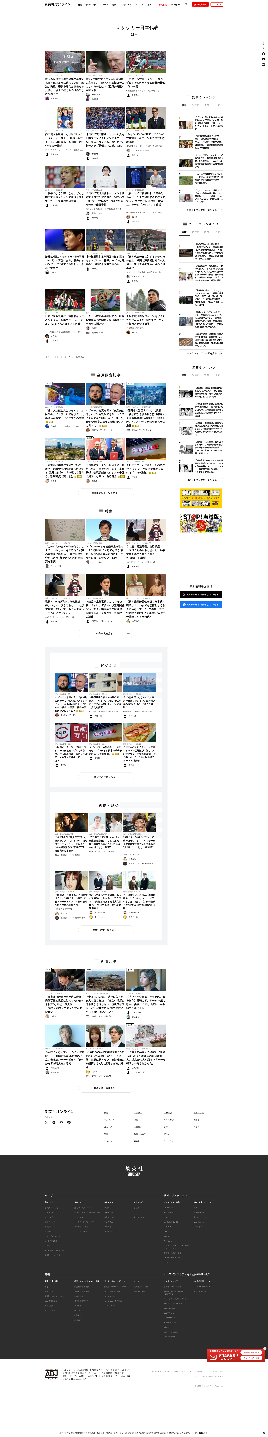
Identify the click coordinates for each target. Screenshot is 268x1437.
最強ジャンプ (50, 1222)
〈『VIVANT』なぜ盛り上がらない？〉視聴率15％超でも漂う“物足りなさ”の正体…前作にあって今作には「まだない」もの (105, 552)
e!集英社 (77, 1315)
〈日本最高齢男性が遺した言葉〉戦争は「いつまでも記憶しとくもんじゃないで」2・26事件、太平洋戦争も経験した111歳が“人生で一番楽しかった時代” (146, 609)
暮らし (137, 1141)
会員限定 (163, 4)
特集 (106, 1134)
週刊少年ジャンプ (52, 1208)
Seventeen (168, 1208)
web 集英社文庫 (51, 1301)
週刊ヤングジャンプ (82, 1208)
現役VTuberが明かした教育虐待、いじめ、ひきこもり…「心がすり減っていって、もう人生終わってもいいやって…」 (64, 607)
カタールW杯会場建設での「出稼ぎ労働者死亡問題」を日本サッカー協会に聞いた (105, 320)
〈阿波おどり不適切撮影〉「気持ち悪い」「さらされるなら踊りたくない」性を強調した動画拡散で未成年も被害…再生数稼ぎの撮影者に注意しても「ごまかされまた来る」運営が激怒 (209, 273)
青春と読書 (49, 1306)
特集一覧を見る (104, 633)
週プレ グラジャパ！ (202, 1217)
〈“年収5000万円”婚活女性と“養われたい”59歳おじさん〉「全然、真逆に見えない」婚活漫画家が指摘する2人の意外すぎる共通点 (105, 1060)
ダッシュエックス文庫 (113, 1301)
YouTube (263, 59)
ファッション (170, 1141)
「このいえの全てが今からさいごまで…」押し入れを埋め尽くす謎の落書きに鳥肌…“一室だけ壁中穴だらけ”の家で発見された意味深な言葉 (64, 554)
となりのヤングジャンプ (84, 1222)
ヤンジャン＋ (79, 1217)
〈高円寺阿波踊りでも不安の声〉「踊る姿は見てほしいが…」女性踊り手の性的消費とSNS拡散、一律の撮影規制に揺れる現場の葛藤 (209, 142)
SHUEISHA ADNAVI (202, 1287)
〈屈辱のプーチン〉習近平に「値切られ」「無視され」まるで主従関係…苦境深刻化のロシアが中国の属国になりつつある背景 (105, 471)
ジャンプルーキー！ (52, 1236)
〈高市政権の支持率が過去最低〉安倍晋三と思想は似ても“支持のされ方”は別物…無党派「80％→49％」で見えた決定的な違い (64, 1004)
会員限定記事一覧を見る (105, 493)
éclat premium (170, 1322)
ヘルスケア (169, 1120)
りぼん (107, 1208)
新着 (80, 4)
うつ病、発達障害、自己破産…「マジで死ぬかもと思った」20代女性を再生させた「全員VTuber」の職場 (145, 552)
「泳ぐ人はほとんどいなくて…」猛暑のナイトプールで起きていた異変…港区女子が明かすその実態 (64, 416)
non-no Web (169, 1213)
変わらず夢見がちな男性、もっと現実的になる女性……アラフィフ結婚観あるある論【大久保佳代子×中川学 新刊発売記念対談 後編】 (105, 901)
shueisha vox (169, 1308)
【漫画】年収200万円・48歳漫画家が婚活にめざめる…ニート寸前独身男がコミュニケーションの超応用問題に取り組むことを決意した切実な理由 (209, 466)
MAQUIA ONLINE (171, 1222)
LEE (165, 1232)
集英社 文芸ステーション (54, 1296)
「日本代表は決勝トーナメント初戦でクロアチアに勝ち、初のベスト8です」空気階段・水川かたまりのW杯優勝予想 (105, 199)
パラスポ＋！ (199, 1227)
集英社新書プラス (81, 1301)
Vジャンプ (49, 1217)
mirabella (168, 1327)
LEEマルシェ (169, 1313)
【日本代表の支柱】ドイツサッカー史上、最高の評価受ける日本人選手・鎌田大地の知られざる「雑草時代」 (145, 262)
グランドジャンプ (81, 1227)
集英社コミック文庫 (52, 1255)
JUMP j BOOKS (110, 1306)
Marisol (167, 1236)
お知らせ (198, 1127)
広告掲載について (202, 1371)
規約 (196, 1376)
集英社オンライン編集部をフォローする (202, 595)
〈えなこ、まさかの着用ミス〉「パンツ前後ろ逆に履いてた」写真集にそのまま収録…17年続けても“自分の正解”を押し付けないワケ (209, 196)
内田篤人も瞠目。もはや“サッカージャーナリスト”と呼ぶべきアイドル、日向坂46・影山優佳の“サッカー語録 (64, 140)
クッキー (137, 1208)
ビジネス (127, 4)
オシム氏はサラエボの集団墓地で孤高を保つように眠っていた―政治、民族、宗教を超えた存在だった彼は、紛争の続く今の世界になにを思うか (64, 86)
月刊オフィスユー (141, 1217)
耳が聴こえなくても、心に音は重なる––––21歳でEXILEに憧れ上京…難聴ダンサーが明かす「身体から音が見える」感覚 (64, 1058)
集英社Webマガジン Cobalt (115, 1287)
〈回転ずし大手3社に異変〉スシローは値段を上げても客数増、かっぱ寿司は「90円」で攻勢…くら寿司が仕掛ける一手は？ (71, 754)
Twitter (263, 48)
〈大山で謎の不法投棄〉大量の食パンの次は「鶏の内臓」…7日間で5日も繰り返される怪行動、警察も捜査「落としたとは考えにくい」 (209, 340)
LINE (263, 65)
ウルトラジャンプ (81, 1232)
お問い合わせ (218, 1371)
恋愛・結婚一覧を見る (104, 930)
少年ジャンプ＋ (51, 1227)
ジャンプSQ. (50, 1213)
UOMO (166, 1262)
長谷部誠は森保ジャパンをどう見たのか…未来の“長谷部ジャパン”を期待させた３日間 (145, 320)
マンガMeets (109, 1232)
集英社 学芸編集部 (81, 1287)
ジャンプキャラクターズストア (176, 1299)
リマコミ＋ (108, 1227)
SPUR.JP (167, 1227)
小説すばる (49, 1291)
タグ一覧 (58, 357)
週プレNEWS (199, 1213)
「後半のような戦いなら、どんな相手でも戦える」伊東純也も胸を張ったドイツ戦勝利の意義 (64, 197)
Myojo (196, 1208)
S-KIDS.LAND (140, 1291)
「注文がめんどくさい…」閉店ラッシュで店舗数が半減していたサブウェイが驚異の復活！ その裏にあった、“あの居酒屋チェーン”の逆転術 (139, 754)
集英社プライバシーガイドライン (178, 1371)
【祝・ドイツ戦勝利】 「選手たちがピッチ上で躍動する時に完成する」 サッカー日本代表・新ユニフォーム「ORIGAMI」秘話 (145, 199)
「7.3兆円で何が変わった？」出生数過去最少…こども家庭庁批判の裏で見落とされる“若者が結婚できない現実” (105, 842)
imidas (77, 1320)
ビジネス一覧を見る (104, 777)
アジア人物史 (50, 1310)
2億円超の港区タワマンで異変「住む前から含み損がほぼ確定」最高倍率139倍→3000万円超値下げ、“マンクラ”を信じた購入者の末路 (145, 418)
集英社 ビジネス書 (81, 1291)
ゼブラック (49, 1232)
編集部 (197, 1120)
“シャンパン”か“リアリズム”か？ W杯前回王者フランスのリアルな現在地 (146, 138)
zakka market (169, 1337)
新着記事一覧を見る (104, 1088)
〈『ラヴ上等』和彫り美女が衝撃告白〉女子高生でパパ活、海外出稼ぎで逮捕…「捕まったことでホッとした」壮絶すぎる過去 (209, 123)
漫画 (136, 1120)
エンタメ (139, 4)
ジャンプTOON (51, 1241)
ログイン (217, 4)
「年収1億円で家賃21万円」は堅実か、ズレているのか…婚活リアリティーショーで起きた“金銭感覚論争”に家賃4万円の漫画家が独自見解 (71, 844)
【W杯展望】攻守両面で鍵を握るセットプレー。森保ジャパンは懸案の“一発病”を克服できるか (105, 260)
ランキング (91, 4)
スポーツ (48, 75)
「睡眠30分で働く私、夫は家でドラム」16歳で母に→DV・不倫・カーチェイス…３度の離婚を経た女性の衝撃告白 (71, 900)
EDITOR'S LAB (200, 1291)
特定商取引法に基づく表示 (212, 1376)
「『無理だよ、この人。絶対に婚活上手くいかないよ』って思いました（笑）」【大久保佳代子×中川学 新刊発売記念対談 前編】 (139, 901)
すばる (47, 1287)
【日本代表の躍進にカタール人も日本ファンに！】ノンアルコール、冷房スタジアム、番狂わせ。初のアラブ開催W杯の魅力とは (105, 140)
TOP (47, 357)
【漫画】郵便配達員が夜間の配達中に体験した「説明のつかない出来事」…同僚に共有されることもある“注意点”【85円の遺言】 (209, 410)
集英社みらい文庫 (141, 1287)
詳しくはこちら (201, 1433)
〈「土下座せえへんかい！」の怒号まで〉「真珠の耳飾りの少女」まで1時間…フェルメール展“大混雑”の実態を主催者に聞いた (209, 161)
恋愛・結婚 (59, 834)
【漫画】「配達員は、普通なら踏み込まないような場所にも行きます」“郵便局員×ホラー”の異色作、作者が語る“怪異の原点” (209, 429)
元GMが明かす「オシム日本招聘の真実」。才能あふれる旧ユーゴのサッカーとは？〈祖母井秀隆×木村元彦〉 (105, 85)
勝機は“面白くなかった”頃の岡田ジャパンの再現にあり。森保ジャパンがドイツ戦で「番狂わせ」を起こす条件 (64, 262)
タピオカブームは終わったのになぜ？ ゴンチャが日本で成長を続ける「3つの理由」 (145, 469)
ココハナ (137, 1213)
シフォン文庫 (109, 1296)
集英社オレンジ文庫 (112, 1291)
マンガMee (108, 1222)
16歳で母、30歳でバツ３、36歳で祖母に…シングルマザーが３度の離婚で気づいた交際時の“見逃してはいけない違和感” (139, 842)
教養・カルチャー (93, 313)
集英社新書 (78, 1296)
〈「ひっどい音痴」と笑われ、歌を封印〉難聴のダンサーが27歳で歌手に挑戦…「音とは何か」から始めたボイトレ (145, 1002)
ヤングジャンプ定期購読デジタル (87, 1213)
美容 (166, 1127)
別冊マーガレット (111, 1217)
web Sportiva (199, 1222)
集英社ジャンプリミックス (55, 1250)
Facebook (263, 53)
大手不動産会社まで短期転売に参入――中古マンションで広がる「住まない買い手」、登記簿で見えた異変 (105, 702)
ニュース (104, 4)
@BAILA (167, 1217)
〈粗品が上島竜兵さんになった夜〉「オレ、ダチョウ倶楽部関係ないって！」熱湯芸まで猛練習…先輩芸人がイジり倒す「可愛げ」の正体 (105, 609)
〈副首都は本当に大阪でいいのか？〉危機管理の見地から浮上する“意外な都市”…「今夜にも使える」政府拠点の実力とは (64, 471)
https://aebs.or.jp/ (78, 1379)
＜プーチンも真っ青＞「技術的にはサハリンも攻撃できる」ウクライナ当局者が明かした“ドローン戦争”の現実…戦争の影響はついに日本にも (105, 418)
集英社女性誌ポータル (172, 1253)
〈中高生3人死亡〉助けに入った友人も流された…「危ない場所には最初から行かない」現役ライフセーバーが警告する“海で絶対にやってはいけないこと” (105, 1004)
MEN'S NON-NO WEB (173, 1258)
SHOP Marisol (169, 1318)
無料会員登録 (200, 4)
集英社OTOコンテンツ (173, 1287)
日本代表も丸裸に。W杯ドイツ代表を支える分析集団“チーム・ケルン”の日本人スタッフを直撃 (64, 320)
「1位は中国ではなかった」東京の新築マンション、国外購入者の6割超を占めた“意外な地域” (139, 702)
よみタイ (77, 1306)
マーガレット (109, 1213)
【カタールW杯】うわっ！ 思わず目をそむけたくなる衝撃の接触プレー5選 (145, 83)
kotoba (77, 1310)
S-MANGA (49, 1246)
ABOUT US (156, 1371)
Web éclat (168, 1241)
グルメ (167, 1134)
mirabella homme (171, 1332)
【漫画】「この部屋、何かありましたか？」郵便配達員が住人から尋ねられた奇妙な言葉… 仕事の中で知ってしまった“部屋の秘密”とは (209, 447)
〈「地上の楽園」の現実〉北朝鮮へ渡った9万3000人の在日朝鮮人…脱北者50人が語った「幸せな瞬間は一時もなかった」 (145, 1058)
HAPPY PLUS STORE (173, 1303)
